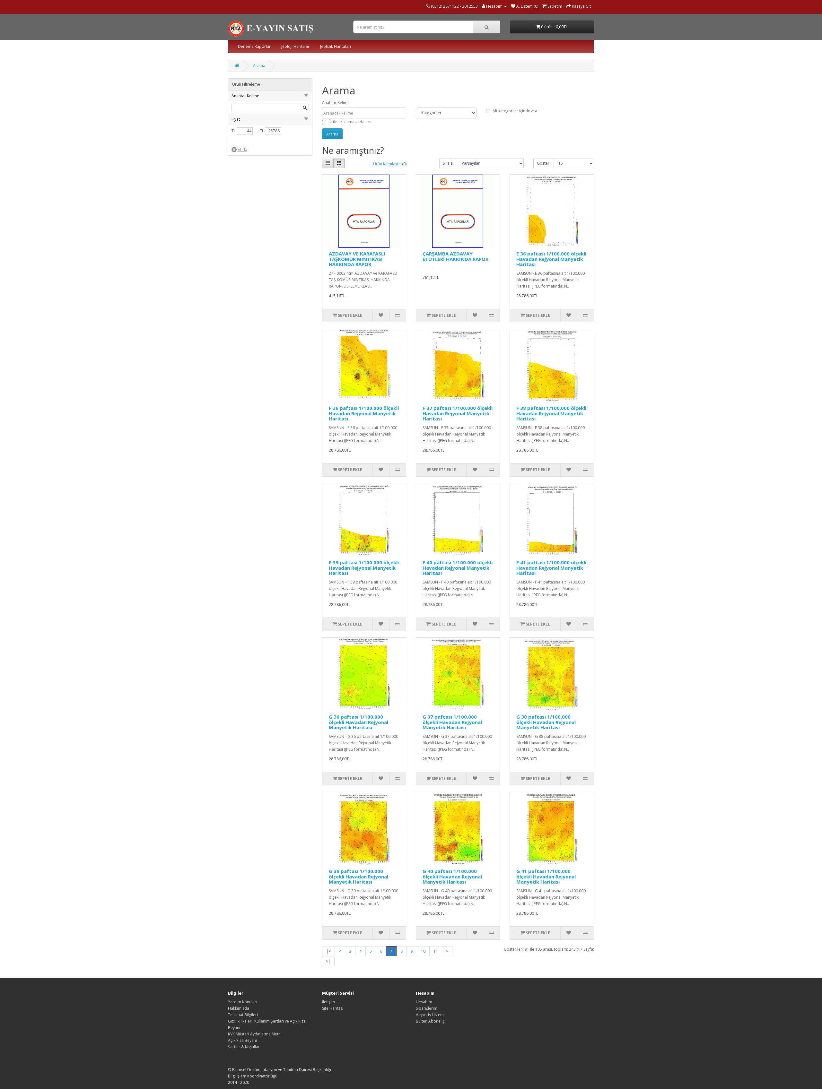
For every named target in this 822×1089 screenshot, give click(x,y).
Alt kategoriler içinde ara (515, 111)
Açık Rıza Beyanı (242, 1040)
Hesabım (424, 1002)
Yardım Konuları (242, 1002)
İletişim (328, 1002)
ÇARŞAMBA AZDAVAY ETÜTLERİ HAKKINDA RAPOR (455, 256)
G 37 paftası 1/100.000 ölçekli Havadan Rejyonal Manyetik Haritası (452, 721)
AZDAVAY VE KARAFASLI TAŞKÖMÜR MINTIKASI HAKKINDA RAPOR (357, 258)
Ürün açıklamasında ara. (350, 122)
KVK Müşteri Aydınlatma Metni (255, 1034)
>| (328, 961)
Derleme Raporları (255, 46)
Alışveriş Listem (430, 1014)
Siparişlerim (426, 1008)
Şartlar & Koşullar (244, 1047)
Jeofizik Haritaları (335, 46)
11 (435, 951)
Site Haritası (333, 1008)
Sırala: (448, 163)
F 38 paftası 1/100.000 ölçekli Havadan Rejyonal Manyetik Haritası (551, 413)
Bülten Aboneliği (431, 1021)
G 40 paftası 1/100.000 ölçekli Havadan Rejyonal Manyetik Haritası (452, 876)
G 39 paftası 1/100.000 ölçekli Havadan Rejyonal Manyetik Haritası (358, 876)
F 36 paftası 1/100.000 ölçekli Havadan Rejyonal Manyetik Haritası (364, 413)
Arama (259, 65)
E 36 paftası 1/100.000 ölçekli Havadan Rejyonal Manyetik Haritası (551, 258)
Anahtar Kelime (336, 102)
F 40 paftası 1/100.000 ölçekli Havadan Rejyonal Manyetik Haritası (458, 567)
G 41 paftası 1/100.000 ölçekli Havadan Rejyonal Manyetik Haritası (546, 876)
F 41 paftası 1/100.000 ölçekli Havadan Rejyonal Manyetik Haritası (551, 567)
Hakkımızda (238, 1008)
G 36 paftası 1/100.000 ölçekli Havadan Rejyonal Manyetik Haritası (358, 721)
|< (328, 951)
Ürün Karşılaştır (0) (390, 164)
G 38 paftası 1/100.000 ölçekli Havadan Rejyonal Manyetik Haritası (546, 721)
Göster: (543, 163)
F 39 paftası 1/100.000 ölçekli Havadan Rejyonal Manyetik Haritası (364, 567)
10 (423, 951)
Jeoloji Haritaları (295, 46)
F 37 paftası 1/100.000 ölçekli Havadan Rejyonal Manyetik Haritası (458, 413)
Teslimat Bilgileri (243, 1014)
